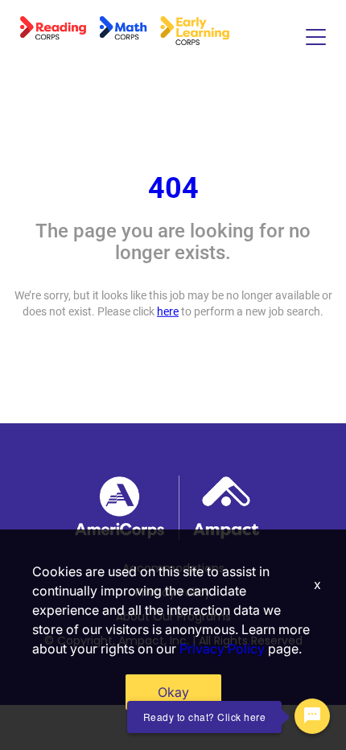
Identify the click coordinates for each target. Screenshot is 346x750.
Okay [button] (173, 692)
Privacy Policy (222, 649)
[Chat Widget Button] (312, 716)
